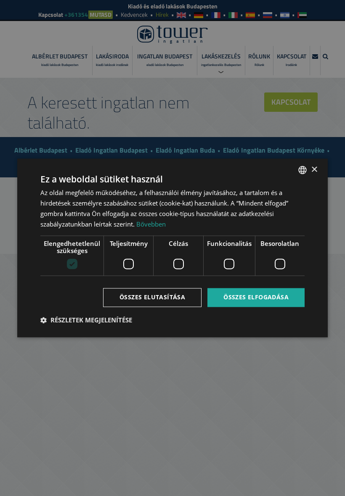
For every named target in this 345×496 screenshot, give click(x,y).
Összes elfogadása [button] (256, 297)
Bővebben (151, 224)
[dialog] (172, 247)
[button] (86, 320)
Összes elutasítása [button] (152, 297)
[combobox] (302, 170)
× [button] (314, 169)
